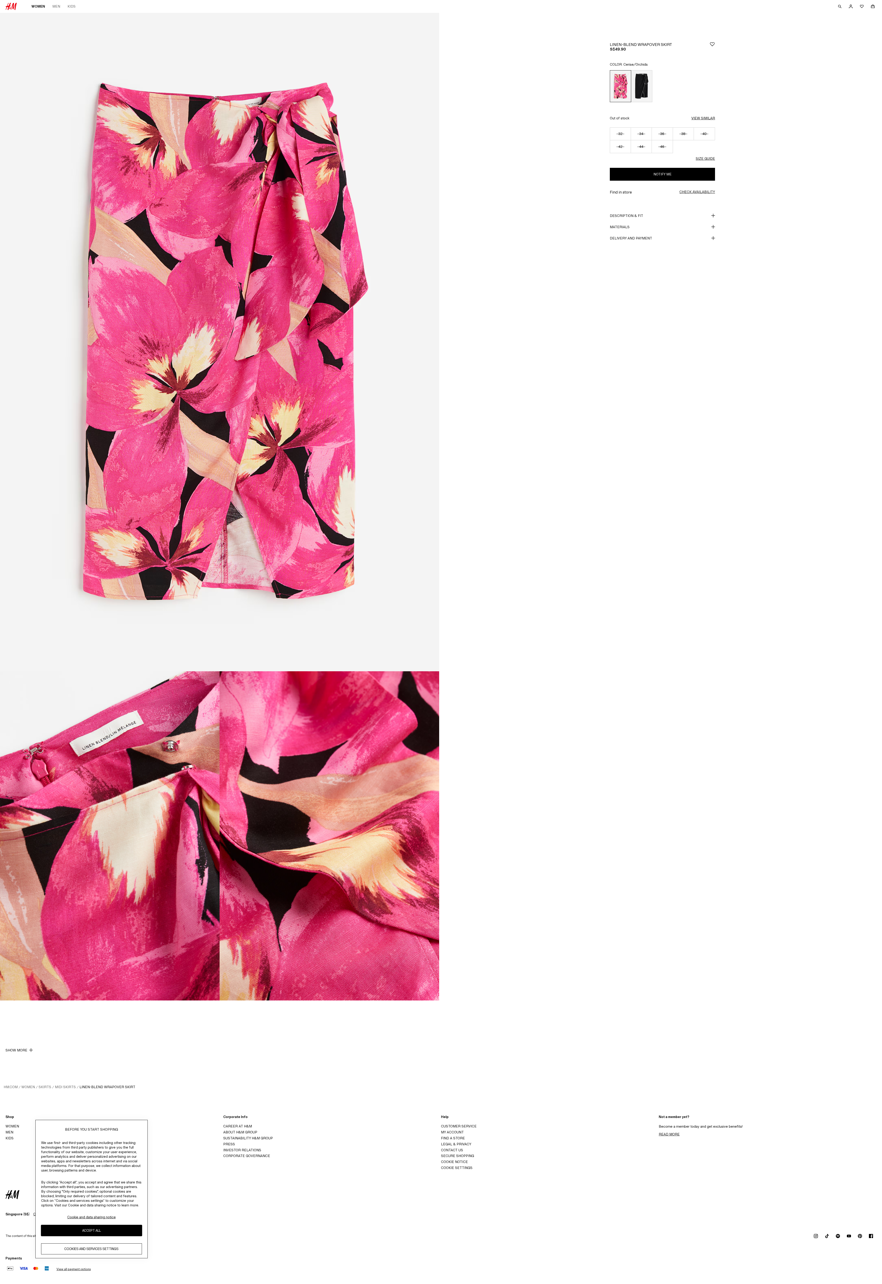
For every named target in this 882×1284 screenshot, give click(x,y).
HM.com (11, 1087)
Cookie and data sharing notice (91, 1217)
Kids (72, 6)
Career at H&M (237, 1126)
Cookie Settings (456, 1168)
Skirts (45, 1087)
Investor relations (242, 1150)
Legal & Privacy (456, 1144)
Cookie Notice (454, 1162)
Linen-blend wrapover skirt (107, 1087)
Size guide (705, 158)
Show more (16, 1050)
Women (38, 6)
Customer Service (459, 1126)
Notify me (662, 174)
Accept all (91, 1231)
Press (229, 1144)
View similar (703, 118)
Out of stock (619, 118)
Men (56, 6)
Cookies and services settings (91, 1249)
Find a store (453, 1138)
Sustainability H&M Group (248, 1138)
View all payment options (74, 1269)
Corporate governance (246, 1156)
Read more (669, 1134)
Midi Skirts (65, 1087)
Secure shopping (457, 1156)
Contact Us (452, 1150)
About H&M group (240, 1132)
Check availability (697, 192)
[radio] (620, 86)
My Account (452, 1132)
